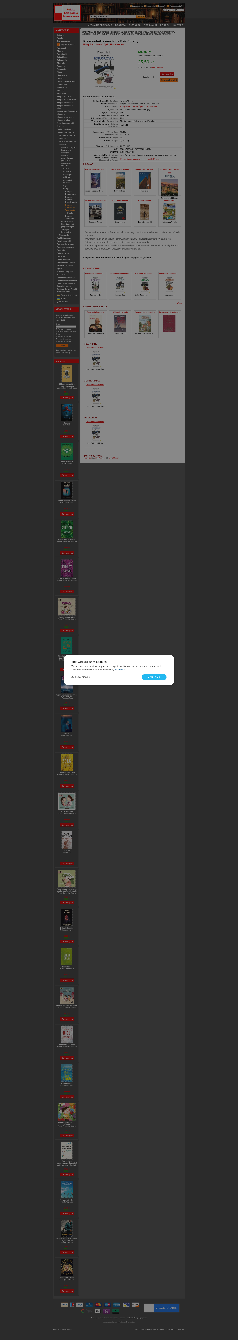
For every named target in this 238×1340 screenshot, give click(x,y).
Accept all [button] (154, 677)
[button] (80, 677)
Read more (120, 669)
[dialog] (119, 670)
